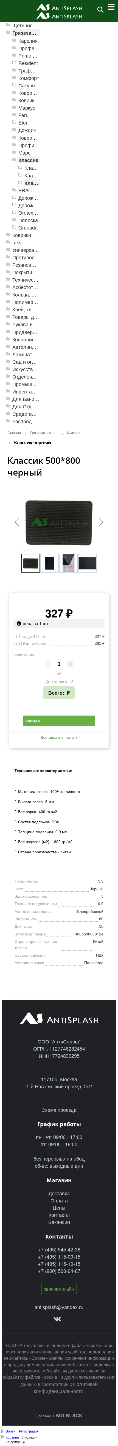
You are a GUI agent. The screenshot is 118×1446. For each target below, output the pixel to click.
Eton (23, 122)
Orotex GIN (30, 212)
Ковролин (23, 339)
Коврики (21, 234)
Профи (26, 145)
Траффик (29, 70)
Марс (24, 152)
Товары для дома (32, 316)
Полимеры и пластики (37, 301)
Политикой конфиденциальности (66, 1387)
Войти (11, 1431)
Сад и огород (27, 361)
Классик (28, 160)
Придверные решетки (37, 331)
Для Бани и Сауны (33, 398)
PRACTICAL (32, 190)
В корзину (32, 721)
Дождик (27, 129)
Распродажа (26, 421)
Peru (23, 115)
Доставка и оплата (57, 737)
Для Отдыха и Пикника (38, 406)
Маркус (26, 107)
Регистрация (29, 1431)
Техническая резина (35, 279)
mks (16, 242)
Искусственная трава (36, 369)
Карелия (28, 40)
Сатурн (26, 85)
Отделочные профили (37, 376)
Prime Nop (30, 55)
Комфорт (28, 77)
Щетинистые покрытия (38, 25)
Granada (28, 227)
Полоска (28, 220)
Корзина (12, 1437)
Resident (28, 63)
